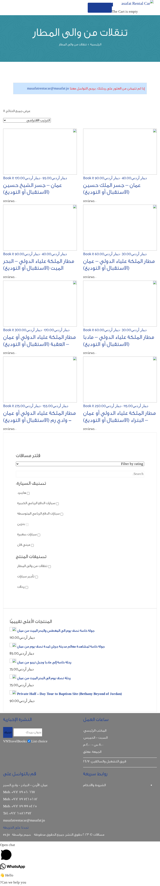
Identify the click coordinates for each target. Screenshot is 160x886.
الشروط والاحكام (94, 785)
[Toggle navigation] (100, 8)
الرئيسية (95, 44)
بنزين (21, 524)
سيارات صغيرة (27, 534)
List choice (39, 741)
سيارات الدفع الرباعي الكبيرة (36, 503)
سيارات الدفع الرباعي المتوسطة (38, 513)
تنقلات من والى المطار (32, 566)
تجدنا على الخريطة (16, 827)
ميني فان (23, 545)
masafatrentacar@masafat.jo (48, 88)
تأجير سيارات (25, 576)
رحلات (21, 587)
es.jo (6, 834)
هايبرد (21, 493)
